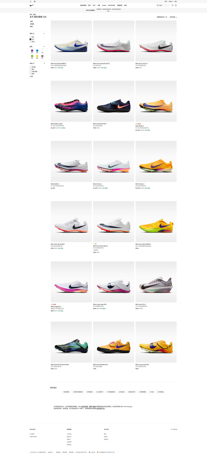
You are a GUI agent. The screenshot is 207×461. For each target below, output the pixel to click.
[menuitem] (167, 1)
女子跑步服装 (160, 392)
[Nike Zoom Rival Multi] (71, 221)
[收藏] (172, 5)
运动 (125, 5)
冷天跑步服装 (66, 392)
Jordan (104, 5)
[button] (37, 33)
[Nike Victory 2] (113, 161)
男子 (89, 5)
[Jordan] (31, 1)
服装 (90, 406)
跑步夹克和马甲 (131, 392)
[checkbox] (37, 37)
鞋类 (34, 14)
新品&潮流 (83, 5)
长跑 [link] (31, 21)
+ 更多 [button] (31, 76)
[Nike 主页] (32, 5)
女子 (94, 5)
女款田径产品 (100, 408)
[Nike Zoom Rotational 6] (113, 342)
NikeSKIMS (111, 5)
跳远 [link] (31, 26)
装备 (94, 406)
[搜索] (157, 5)
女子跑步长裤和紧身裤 (78, 392)
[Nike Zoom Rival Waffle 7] (71, 40)
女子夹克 (152, 392)
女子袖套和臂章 (142, 392)
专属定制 (119, 5)
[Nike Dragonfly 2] (71, 281)
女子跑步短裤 (89, 392)
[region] (36, 50)
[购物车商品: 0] (175, 5)
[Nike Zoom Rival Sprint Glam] (71, 342)
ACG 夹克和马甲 (99, 392)
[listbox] (173, 17)
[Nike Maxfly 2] (156, 101)
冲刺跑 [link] (32, 24)
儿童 (98, 5)
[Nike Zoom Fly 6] (156, 281)
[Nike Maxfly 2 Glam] (71, 101)
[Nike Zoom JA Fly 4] (156, 40)
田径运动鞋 (84, 406)
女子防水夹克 (122, 392)
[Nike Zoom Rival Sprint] (113, 221)
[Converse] (35, 1)
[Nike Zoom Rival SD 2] (113, 101)
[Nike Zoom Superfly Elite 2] (113, 40)
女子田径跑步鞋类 (111, 392)
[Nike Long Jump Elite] (113, 281)
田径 (31, 14)
